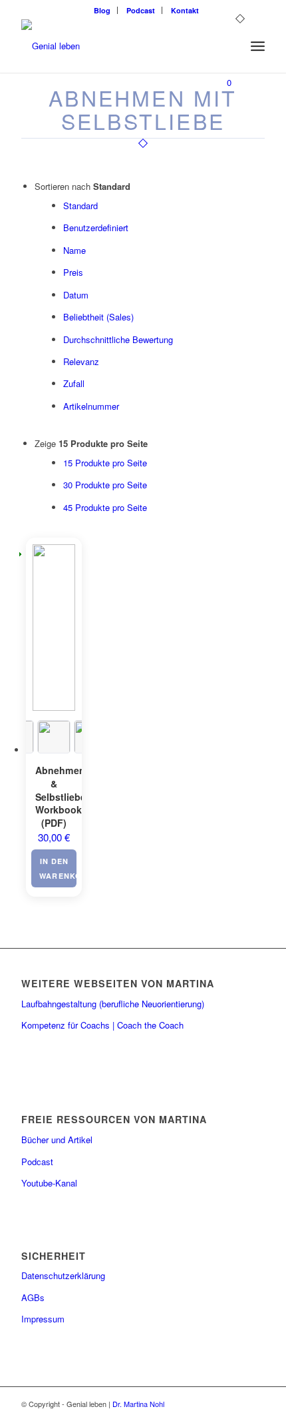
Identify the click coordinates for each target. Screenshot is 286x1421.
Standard (80, 205)
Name (74, 250)
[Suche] (228, 46)
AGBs (33, 1297)
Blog (102, 10)
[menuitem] (102, 10)
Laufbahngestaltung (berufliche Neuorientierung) (112, 1003)
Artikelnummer (91, 406)
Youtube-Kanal (49, 1183)
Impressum (43, 1318)
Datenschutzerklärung (63, 1275)
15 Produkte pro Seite (105, 462)
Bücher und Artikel (56, 1139)
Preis (73, 272)
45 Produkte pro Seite (105, 507)
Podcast (140, 10)
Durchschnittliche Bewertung (118, 339)
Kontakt (185, 10)
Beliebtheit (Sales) (98, 316)
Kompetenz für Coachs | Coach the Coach (102, 1025)
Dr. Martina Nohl (138, 1403)
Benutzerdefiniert (95, 227)
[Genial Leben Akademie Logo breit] (118, 46)
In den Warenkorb (57, 868)
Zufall (73, 383)
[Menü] (258, 46)
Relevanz (81, 361)
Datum (75, 294)
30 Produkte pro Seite (105, 484)
